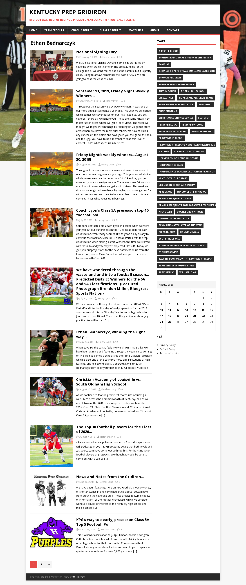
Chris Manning (168, 111)
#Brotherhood (168, 50)
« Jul (159, 336)
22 (203, 315)
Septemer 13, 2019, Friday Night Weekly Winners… (112, 93)
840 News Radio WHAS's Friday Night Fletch (185, 57)
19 (177, 315)
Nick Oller (165, 211)
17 (161, 315)
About (154, 30)
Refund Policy (168, 349)
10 (161, 310)
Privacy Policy (168, 345)
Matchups (136, 30)
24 (161, 321)
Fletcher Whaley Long (173, 131)
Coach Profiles (81, 30)
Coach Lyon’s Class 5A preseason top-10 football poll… (112, 212)
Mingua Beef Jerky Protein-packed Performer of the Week (194, 205)
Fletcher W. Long (192, 124)
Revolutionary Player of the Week (180, 225)
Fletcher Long (108, 389)
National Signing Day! (96, 51)
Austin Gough (167, 91)
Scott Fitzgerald (169, 238)
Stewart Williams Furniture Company (182, 245)
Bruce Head (205, 104)
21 (194, 315)
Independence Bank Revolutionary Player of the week (192, 171)
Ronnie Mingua (189, 232)
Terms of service (169, 353)
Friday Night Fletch (171, 138)
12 (177, 310)
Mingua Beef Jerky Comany (175, 198)
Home (33, 30)
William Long (187, 272)
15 (203, 310)
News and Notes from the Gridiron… (110, 476)
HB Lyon (164, 151)
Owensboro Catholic (190, 211)
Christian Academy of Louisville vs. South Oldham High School (108, 382)
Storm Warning (168, 252)
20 (186, 315)
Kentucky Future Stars (173, 178)
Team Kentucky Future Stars (176, 265)
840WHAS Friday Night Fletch (176, 84)
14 (194, 310)
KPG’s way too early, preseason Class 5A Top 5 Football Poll (112, 522)
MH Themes (79, 577)
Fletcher (203, 117)
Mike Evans (165, 191)
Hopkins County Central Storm (178, 158)
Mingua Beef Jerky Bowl (191, 191)
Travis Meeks (166, 272)
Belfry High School (193, 91)
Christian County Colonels (176, 117)
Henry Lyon (108, 57)
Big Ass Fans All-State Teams (195, 97)
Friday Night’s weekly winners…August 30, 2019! (112, 157)
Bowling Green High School (176, 104)
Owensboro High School (174, 218)
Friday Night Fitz (202, 131)
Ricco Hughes (167, 232)
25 (169, 321)
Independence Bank (171, 164)
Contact (173, 30)
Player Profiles (110, 30)
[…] (107, 320)
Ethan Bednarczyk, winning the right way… (110, 334)
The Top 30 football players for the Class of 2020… (113, 429)
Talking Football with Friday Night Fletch (185, 258)
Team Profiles (54, 30)
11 (169, 310)
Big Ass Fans (166, 97)
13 (186, 310)
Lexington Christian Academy (177, 185)
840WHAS (164, 64)
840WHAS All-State (170, 77)
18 (169, 315)
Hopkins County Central (189, 151)
